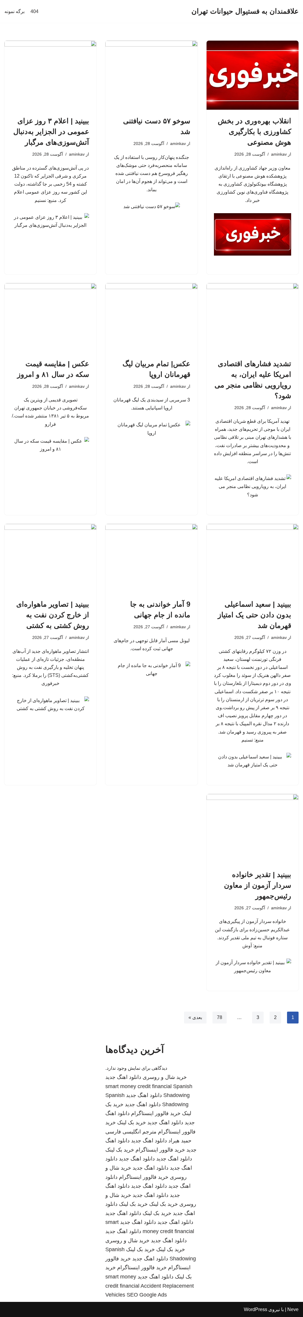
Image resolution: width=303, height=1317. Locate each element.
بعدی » (195, 1017)
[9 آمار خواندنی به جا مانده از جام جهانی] (151, 558)
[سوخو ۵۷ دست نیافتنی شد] (151, 75)
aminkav (279, 154)
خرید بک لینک (131, 1122)
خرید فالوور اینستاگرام (155, 1113)
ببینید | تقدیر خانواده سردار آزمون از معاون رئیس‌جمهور (257, 885)
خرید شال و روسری (165, 1077)
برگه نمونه (14, 11)
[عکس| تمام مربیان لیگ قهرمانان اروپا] (151, 317)
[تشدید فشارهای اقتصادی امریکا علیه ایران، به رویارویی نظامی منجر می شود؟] (253, 317)
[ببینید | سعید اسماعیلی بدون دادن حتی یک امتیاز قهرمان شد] (253, 558)
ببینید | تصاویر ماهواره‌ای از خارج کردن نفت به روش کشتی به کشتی (52, 614)
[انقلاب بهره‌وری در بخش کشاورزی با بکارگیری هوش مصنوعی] (253, 75)
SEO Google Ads (147, 1295)
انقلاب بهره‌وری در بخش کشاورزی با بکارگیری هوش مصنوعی (254, 131)
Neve (293, 1309)
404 (34, 11)
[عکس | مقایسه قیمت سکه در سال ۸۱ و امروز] (50, 317)
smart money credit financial (138, 1086)
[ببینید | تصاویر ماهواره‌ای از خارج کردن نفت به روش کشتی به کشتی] (50, 558)
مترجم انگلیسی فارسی (131, 1132)
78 (219, 1017)
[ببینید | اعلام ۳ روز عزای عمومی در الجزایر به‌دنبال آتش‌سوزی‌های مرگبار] (50, 75)
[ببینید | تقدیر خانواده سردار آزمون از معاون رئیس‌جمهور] (253, 828)
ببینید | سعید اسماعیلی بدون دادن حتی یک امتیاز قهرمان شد (254, 614)
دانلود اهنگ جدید (123, 1077)
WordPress (255, 1309)
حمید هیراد (179, 1141)
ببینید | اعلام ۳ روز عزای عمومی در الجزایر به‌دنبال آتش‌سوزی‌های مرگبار (51, 131)
